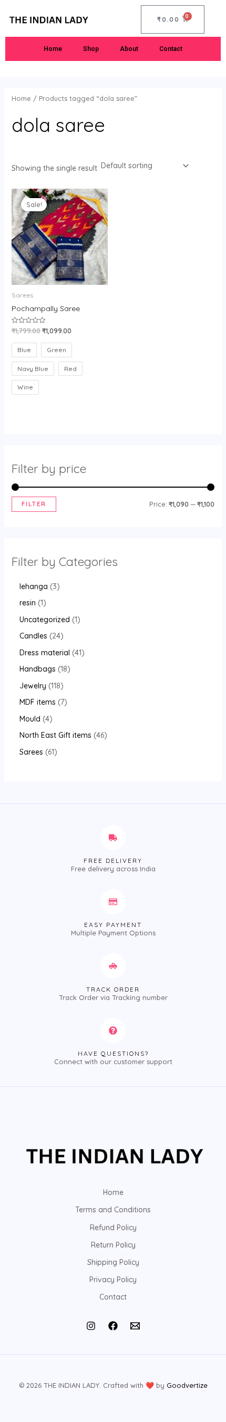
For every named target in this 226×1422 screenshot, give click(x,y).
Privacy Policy (113, 1279)
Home (53, 49)
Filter (34, 504)
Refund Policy (113, 1227)
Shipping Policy (113, 1262)
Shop (91, 49)
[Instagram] (91, 1326)
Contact (170, 49)
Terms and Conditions (113, 1209)
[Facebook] (113, 1326)
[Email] (135, 1326)
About (129, 49)
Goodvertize (187, 1385)
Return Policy (113, 1245)
